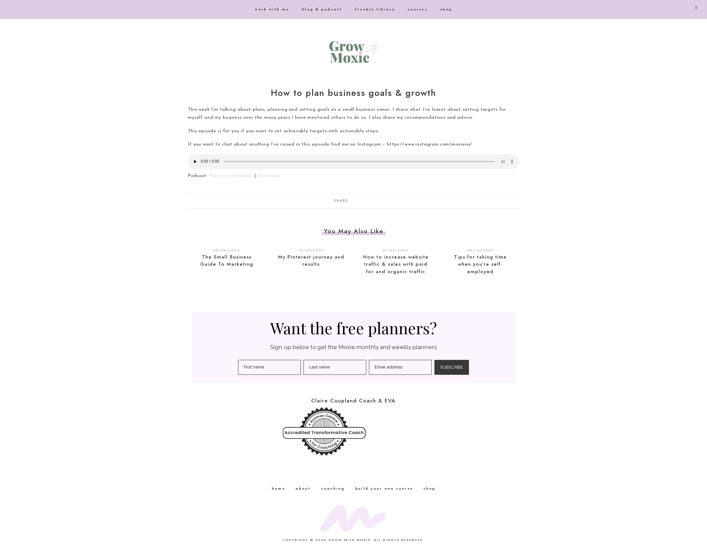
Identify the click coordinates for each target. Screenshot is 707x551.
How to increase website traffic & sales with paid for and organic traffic (396, 264)
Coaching (333, 489)
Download (269, 175)
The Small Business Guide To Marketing (226, 260)
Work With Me (272, 9)
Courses (418, 9)
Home (278, 489)
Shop (446, 9)
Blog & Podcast (322, 9)
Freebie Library (375, 9)
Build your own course (384, 489)
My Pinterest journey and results (311, 260)
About (303, 489)
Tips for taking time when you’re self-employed (480, 264)
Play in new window (231, 175)
